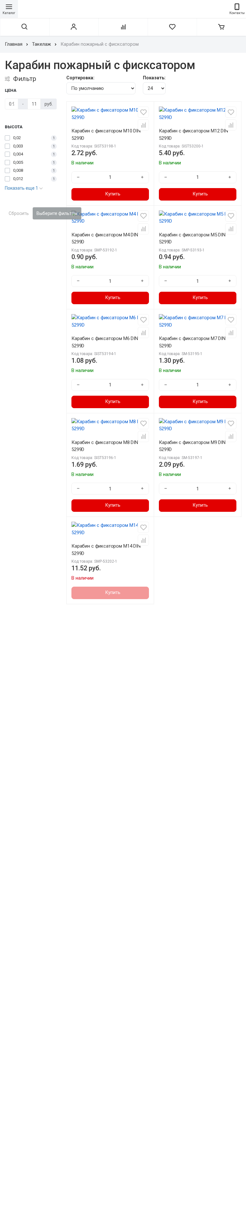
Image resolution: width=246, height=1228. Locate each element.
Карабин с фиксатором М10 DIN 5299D (106, 134)
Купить (112, 193)
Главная (13, 44)
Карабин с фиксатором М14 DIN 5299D (106, 549)
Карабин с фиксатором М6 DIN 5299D (104, 342)
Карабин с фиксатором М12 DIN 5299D (193, 134)
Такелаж (41, 44)
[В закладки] (143, 112)
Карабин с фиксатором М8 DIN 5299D (104, 446)
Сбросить (19, 213)
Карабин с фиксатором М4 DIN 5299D (104, 238)
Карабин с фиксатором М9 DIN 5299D (192, 446)
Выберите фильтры (57, 213)
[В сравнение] (143, 125)
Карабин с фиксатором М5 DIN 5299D (192, 238)
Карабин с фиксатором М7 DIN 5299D (192, 342)
